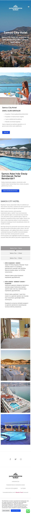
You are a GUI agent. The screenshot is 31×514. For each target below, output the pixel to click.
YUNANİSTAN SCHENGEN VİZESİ (15, 485)
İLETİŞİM (23, 488)
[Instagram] (21, 459)
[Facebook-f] (10, 459)
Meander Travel (19, 492)
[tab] (15, 248)
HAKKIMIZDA (15, 481)
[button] (28, 7)
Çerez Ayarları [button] (6, 510)
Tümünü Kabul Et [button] (16, 510)
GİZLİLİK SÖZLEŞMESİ (12, 488)
